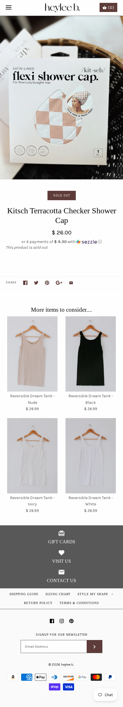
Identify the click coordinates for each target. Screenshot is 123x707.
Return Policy (38, 603)
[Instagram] (61, 621)
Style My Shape (96, 594)
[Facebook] (52, 621)
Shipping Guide (24, 594)
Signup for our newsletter (62, 635)
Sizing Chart (58, 594)
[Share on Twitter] (36, 283)
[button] (61, 241)
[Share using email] (71, 283)
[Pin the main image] (47, 283)
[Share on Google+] (59, 283)
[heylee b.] (61, 8)
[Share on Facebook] (25, 283)
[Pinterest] (71, 621)
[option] (61, 97)
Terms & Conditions (79, 603)
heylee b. (67, 665)
